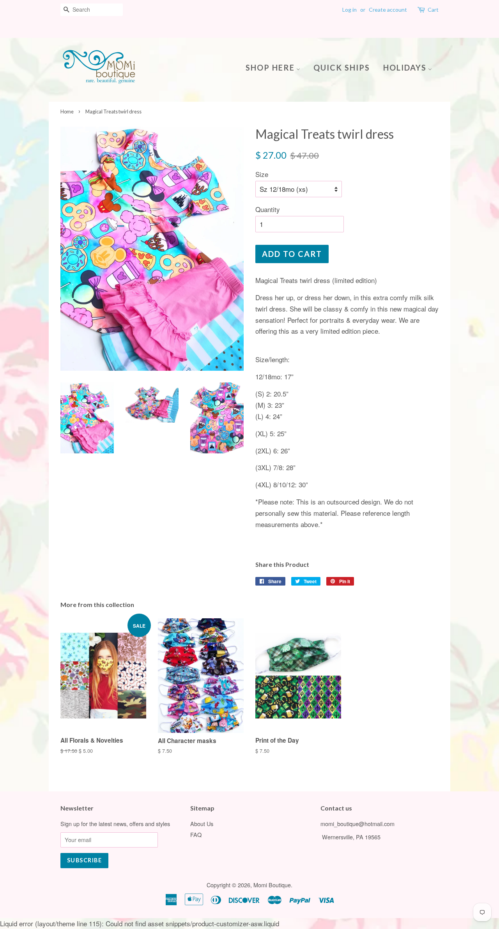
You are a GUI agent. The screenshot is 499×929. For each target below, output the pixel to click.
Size (261, 174)
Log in (349, 9)
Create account (388, 9)
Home (67, 111)
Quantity (267, 209)
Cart (433, 9)
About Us (201, 823)
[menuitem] (276, 67)
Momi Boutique (272, 885)
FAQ (196, 834)
